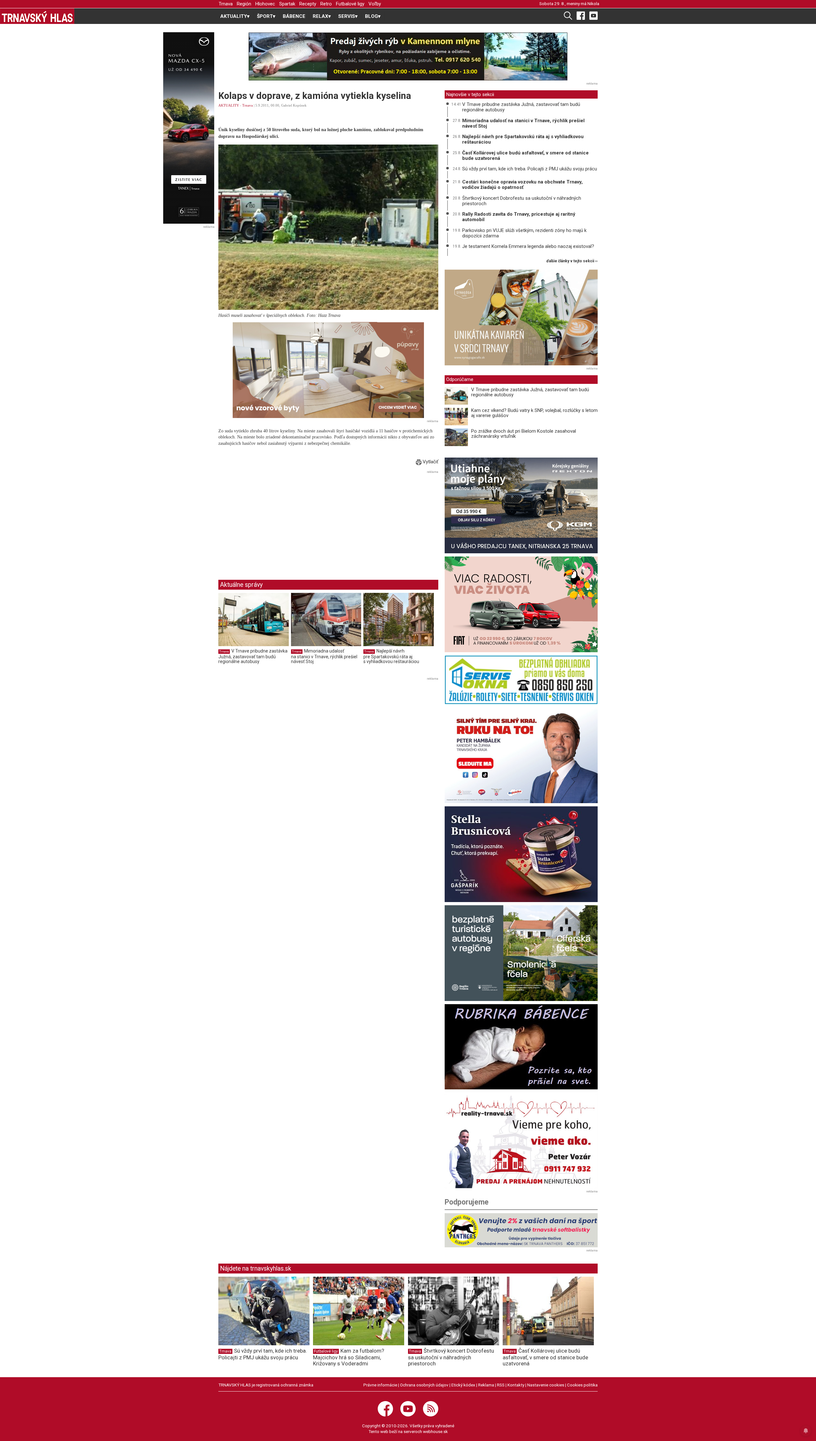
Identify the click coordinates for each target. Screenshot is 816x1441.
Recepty (307, 4)
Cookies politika (582, 1384)
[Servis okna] (521, 679)
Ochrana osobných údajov (424, 1384)
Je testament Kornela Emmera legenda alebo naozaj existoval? (528, 246)
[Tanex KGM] (521, 505)
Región (244, 4)
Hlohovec (265, 4)
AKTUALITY (228, 105)
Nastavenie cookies (545, 1384)
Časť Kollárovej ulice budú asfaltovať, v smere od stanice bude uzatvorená (525, 155)
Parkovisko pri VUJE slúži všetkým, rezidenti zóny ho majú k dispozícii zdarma (524, 233)
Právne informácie (380, 1384)
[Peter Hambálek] (521, 755)
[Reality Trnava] (521, 1140)
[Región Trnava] (521, 953)
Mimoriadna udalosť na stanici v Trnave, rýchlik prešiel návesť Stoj (324, 656)
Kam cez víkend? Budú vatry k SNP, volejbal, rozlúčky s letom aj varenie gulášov (534, 413)
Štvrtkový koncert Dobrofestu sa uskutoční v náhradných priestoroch (521, 200)
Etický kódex (463, 1384)
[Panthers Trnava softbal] (521, 1230)
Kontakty (515, 1384)
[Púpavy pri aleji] (328, 370)
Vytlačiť (429, 462)
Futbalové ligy (350, 4)
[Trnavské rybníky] (408, 56)
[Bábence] (521, 1046)
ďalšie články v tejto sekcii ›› (572, 261)
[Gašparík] (521, 854)
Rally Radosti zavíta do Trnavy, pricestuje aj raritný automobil (518, 216)
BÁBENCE (294, 16)
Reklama (486, 1384)
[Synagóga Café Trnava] (521, 317)
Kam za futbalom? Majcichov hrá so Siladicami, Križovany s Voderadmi (348, 1357)
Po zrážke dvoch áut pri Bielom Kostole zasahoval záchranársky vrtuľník (523, 433)
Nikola (593, 3)
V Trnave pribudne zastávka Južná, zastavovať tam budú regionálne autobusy (253, 656)
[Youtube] (593, 15)
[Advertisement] (271, 520)
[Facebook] (581, 15)
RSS (501, 1384)
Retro (326, 4)
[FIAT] (521, 604)
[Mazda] (189, 128)
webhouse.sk (435, 1431)
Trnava (226, 4)
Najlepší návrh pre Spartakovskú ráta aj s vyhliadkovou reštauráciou (391, 656)
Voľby (374, 4)
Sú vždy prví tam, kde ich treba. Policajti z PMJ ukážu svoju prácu (529, 169)
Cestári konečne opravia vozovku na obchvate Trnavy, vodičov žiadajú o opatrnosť (522, 184)
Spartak (287, 4)
